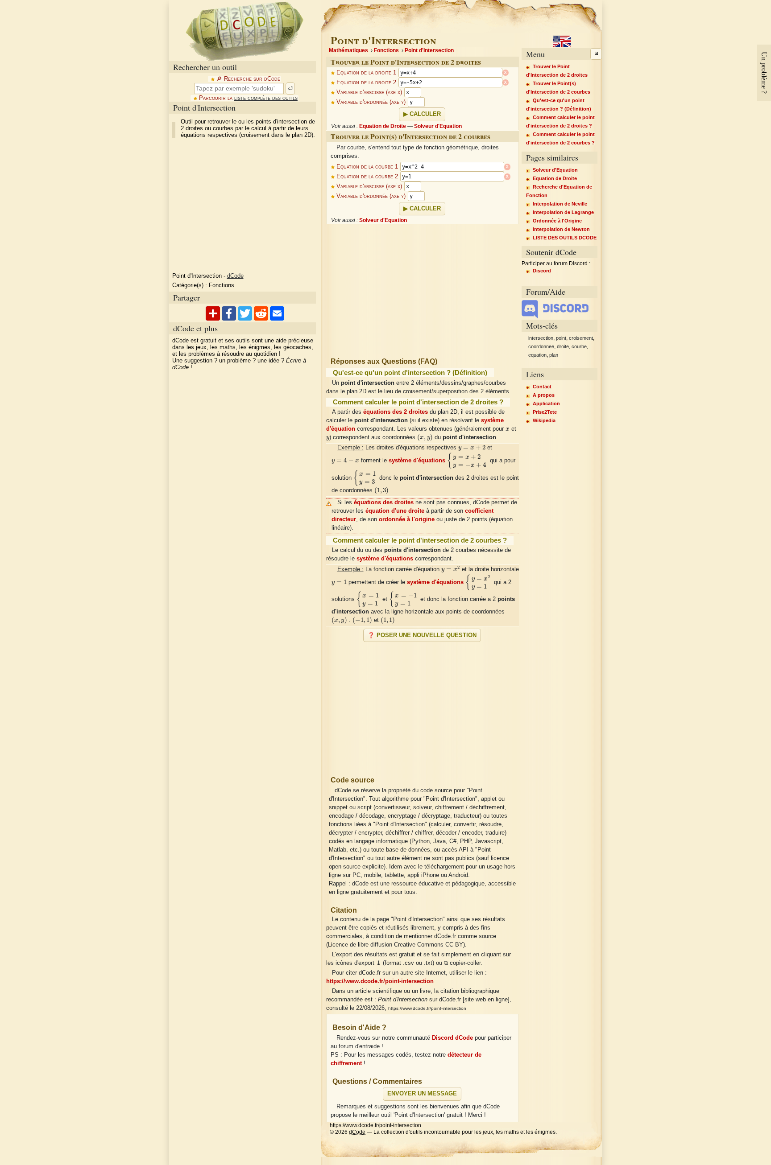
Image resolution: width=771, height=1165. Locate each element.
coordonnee (541, 346)
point (561, 338)
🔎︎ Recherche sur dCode (248, 79)
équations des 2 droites (395, 412)
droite (563, 346)
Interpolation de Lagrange (563, 212)
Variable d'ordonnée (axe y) (371, 102)
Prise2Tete (545, 412)
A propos (544, 395)
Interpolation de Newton (561, 229)
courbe (579, 346)
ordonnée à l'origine (407, 519)
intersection (540, 338)
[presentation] (508, 429)
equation (537, 355)
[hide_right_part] (596, 54)
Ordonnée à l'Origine (557, 220)
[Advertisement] (244, 205)
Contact (542, 386)
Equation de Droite (382, 126)
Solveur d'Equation (438, 126)
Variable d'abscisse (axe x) (369, 92)
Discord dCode (452, 1038)
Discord (542, 270)
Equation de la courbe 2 (367, 176)
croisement (581, 338)
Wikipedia (544, 420)
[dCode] (244, 30)
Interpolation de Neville (560, 203)
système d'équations (417, 460)
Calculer (425, 114)
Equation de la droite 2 (366, 82)
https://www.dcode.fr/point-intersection (380, 981)
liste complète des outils (266, 98)
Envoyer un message (422, 1094)
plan (553, 355)
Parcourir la (248, 98)
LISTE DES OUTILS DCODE (565, 237)
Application (546, 403)
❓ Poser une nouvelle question (422, 635)
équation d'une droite (394, 511)
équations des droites (384, 502)
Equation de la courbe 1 (367, 167)
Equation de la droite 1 (366, 73)
